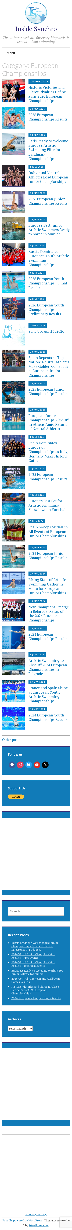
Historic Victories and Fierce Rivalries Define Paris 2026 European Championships (47, 94)
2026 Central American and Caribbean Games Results (35, 980)
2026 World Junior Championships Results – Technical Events (33, 964)
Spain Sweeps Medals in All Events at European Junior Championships (48, 531)
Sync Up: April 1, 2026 (46, 331)
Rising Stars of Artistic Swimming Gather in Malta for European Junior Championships (47, 586)
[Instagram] (20, 765)
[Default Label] (37, 765)
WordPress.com (39, 1225)
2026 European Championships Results (47, 117)
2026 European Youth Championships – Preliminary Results (46, 309)
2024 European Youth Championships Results (47, 717)
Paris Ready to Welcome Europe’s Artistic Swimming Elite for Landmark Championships (48, 149)
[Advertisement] (36, 858)
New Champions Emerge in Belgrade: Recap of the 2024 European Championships (48, 614)
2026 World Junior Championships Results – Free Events (33, 956)
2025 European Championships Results (47, 476)
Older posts (11, 739)
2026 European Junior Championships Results (47, 201)
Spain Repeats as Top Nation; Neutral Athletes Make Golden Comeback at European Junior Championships (48, 366)
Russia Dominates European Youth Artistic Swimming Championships (48, 258)
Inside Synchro (36, 29)
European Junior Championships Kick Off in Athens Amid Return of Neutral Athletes (48, 422)
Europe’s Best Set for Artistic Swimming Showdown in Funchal (46, 505)
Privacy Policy (36, 1214)
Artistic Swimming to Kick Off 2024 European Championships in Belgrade (47, 667)
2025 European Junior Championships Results (47, 391)
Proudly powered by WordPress (22, 1220)
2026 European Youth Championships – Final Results (47, 283)
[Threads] (45, 765)
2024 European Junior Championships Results (47, 555)
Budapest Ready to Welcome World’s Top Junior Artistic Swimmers (37, 972)
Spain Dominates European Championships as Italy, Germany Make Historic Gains (48, 451)
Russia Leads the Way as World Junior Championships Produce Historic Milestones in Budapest (34, 946)
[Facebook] (12, 765)
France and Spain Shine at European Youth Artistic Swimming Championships (48, 694)
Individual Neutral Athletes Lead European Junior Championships (48, 177)
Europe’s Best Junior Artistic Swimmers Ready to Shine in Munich (49, 229)
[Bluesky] (28, 765)
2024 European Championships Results (47, 636)
